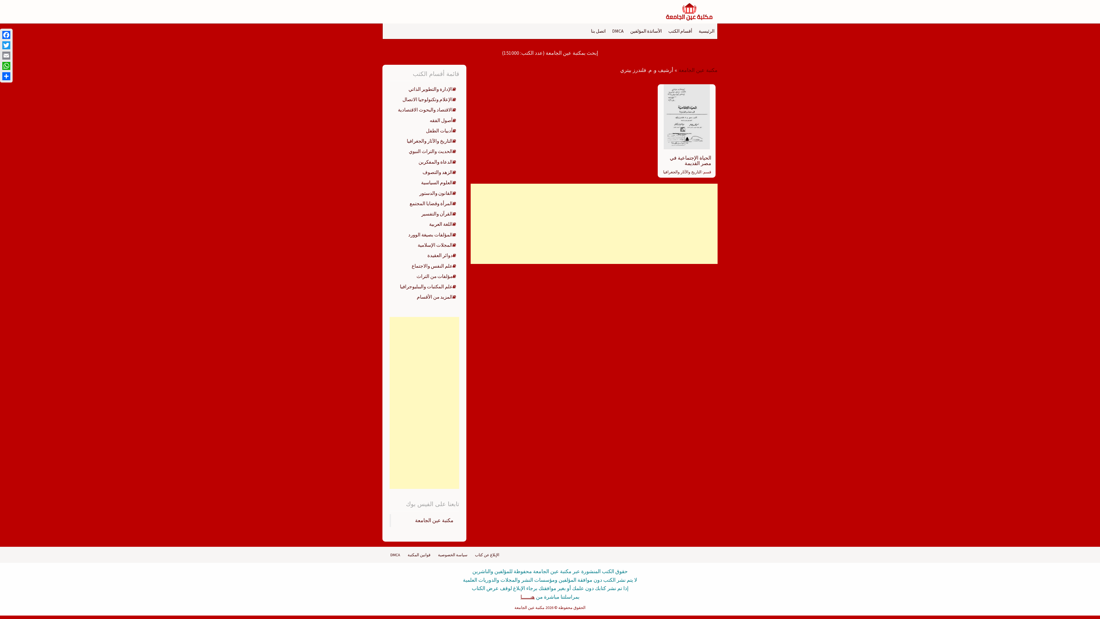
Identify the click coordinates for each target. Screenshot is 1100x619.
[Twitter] (6, 45)
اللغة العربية (441, 224)
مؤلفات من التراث (435, 276)
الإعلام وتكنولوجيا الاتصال (427, 99)
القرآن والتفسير (437, 214)
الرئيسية (706, 31)
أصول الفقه (441, 120)
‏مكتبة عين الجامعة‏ (434, 520)
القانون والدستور (436, 193)
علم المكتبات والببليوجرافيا (426, 286)
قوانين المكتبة (419, 554)
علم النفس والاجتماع (432, 266)
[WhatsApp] (6, 66)
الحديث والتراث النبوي (431, 151)
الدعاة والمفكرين (436, 162)
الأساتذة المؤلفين (646, 31)
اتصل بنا (598, 31)
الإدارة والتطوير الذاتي (430, 89)
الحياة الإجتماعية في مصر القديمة (690, 160)
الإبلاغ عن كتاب (487, 554)
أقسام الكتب (680, 31)
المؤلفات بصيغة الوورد (430, 235)
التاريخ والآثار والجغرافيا (682, 172)
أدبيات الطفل (439, 131)
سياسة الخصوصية (452, 554)
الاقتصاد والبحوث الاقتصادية (425, 110)
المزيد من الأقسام (435, 297)
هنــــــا (527, 596)
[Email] (6, 55)
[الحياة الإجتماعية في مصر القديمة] (687, 116)
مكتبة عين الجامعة (698, 70)
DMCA (618, 31)
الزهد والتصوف (438, 172)
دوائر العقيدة (440, 255)
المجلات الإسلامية (435, 245)
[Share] (6, 76)
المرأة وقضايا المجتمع (431, 203)
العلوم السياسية (437, 182)
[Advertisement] (594, 224)
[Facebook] (6, 35)
